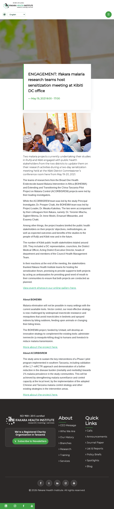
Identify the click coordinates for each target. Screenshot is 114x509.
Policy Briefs (93, 454)
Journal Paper (95, 442)
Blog (89, 466)
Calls (89, 430)
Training (65, 455)
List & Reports (94, 448)
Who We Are (67, 431)
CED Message (68, 425)
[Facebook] (41, 483)
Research (65, 449)
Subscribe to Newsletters (32, 441)
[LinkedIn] (57, 483)
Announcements (96, 436)
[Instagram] (65, 483)
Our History (67, 437)
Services (65, 461)
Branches (65, 443)
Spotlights (92, 460)
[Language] (4, 14)
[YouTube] (74, 483)
